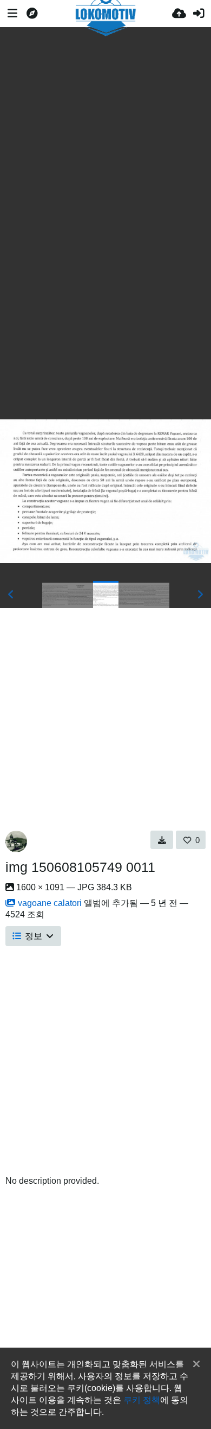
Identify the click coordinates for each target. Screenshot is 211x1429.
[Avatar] (16, 841)
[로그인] (199, 13)
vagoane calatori (50, 903)
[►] (200, 594)
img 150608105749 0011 (80, 867)
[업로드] (179, 13)
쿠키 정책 (141, 1400)
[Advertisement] (105, 121)
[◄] (11, 594)
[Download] (162, 840)
